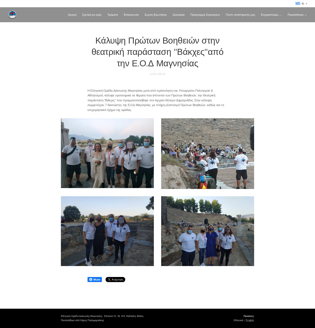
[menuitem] (73, 14)
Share (96, 279)
